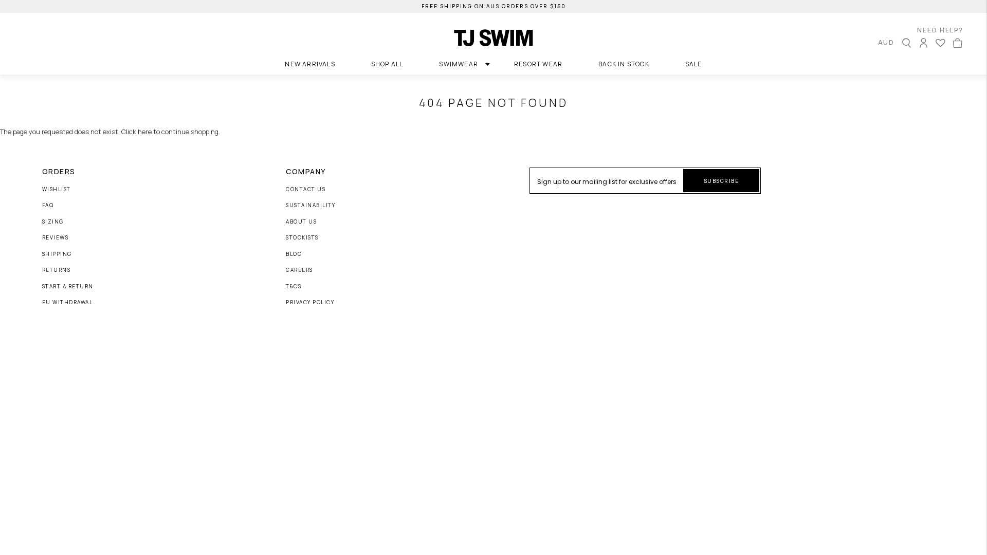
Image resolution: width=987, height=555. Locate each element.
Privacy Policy (310, 303)
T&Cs (293, 287)
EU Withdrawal (67, 303)
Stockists (302, 238)
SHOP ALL (387, 64)
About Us (301, 222)
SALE (693, 64)
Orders (59, 172)
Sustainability (310, 205)
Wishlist (56, 190)
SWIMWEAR (458, 64)
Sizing (53, 222)
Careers (299, 270)
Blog (294, 254)
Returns (56, 270)
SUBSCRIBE (721, 180)
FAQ (48, 205)
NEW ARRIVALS (310, 64)
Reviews (55, 238)
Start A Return (68, 287)
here (145, 131)
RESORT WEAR (538, 64)
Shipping (57, 254)
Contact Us (305, 190)
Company (306, 172)
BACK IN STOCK (623, 64)
